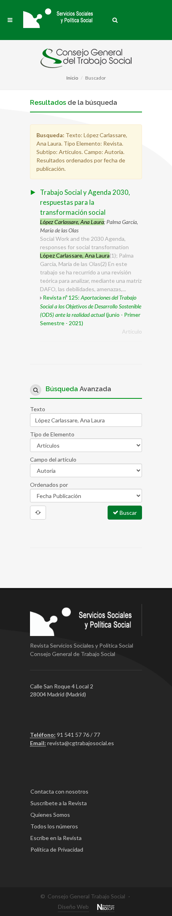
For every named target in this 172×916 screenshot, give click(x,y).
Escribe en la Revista (56, 837)
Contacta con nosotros (59, 791)
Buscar (127, 512)
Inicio (72, 78)
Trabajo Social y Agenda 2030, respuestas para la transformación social (85, 202)
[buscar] (115, 19)
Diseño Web (73, 906)
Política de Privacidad (56, 849)
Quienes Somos (50, 814)
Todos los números (54, 826)
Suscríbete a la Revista (58, 803)
